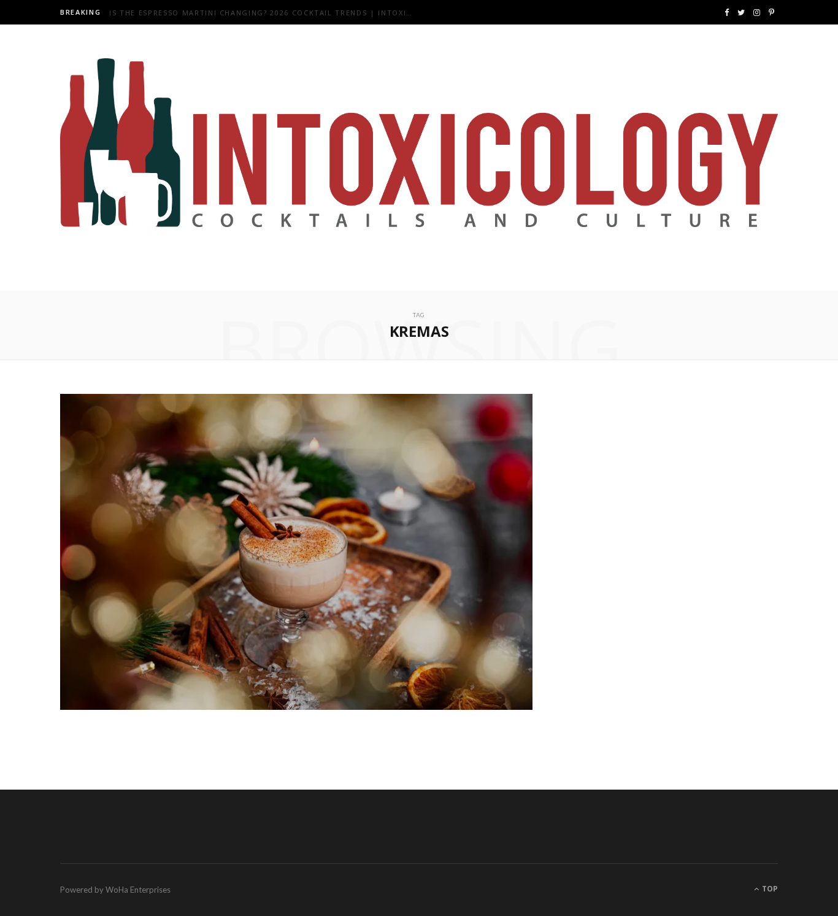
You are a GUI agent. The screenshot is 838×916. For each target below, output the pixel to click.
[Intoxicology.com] (419, 143)
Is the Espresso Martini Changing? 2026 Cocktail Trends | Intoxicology (265, 13)
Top (769, 888)
